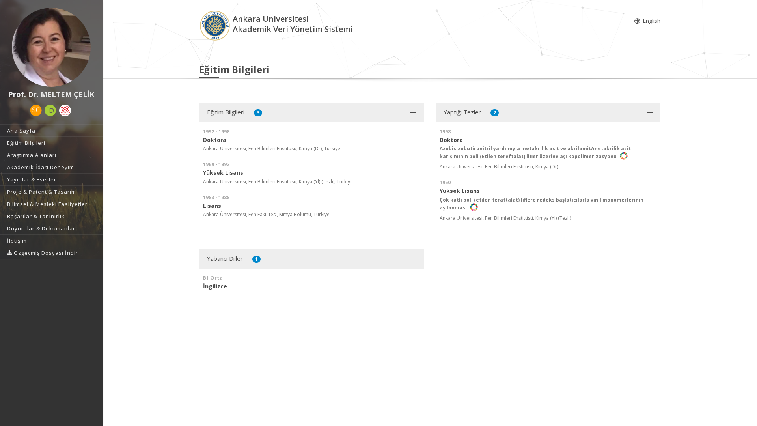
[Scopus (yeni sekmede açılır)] (36, 110)
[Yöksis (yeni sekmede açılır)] (65, 110)
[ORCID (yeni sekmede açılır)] (50, 110)
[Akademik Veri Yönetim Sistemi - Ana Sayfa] (216, 25)
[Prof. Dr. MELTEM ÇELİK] (51, 47)
